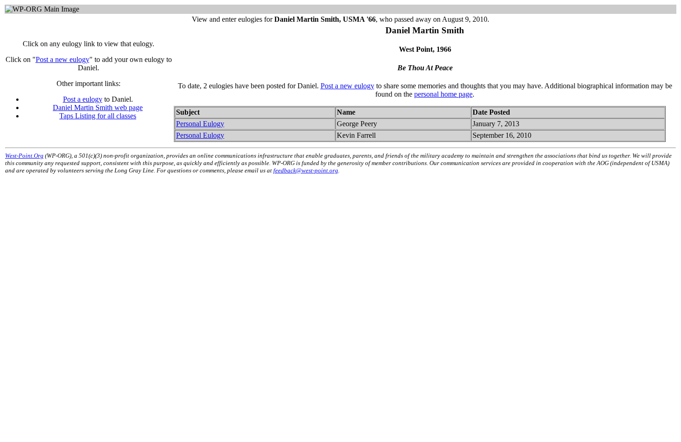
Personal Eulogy (200, 124)
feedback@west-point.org (305, 170)
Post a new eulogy (62, 59)
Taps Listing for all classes (97, 116)
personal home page (443, 94)
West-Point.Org (24, 155)
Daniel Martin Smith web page (98, 107)
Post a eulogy (82, 99)
